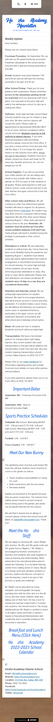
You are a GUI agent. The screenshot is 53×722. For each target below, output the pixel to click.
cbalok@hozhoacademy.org (26, 519)
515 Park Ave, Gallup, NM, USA (29, 680)
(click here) (26, 210)
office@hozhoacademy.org (24, 673)
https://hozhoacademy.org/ (27, 677)
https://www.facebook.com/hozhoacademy (25, 689)
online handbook (30, 361)
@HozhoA (18, 693)
